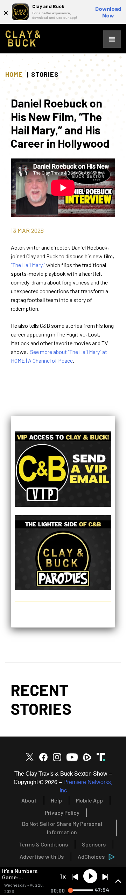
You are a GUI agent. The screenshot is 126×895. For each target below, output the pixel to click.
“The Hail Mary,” (28, 264)
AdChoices (91, 856)
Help (56, 800)
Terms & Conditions (43, 844)
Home (14, 74)
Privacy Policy (62, 812)
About (29, 800)
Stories (44, 74)
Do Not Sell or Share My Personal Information (62, 827)
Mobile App (89, 800)
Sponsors (94, 844)
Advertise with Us (42, 856)
